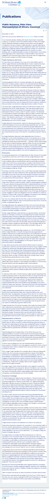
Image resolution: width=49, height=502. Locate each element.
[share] (46, 31)
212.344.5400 (5, 491)
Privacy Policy (17, 493)
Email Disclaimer (6, 494)
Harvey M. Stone (28, 36)
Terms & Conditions (27, 493)
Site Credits (15, 494)
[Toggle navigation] (45, 2)
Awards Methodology (38, 493)
